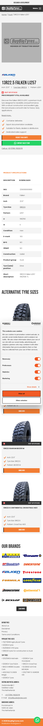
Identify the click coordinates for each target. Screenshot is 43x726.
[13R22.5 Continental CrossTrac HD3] (21, 490)
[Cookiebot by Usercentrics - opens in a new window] (31, 323)
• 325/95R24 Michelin (10, 658)
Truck (10, 14)
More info (29, 411)
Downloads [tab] (24, 180)
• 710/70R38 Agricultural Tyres (13, 642)
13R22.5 (22, 207)
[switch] (38, 365)
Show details (32, 387)
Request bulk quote (22, 137)
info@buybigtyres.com (17, 698)
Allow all (21, 393)
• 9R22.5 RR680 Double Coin (11, 668)
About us (5, 626)
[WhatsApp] (37, 720)
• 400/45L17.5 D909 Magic (9, 673)
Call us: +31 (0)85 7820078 (12, 148)
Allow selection (21, 400)
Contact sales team (23, 143)
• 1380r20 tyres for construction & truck (17, 651)
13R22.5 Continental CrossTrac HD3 (20, 508)
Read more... (7, 115)
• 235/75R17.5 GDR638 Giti (30, 673)
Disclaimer (6, 628)
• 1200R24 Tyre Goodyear (27, 659)
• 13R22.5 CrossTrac (29, 664)
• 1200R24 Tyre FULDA (10, 664)
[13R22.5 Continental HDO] (21, 312)
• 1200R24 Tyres (8, 678)
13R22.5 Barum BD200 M (13, 448)
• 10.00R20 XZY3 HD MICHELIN (29, 668)
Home (4, 14)
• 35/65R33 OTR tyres (10, 648)
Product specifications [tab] (15, 173)
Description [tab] (9, 180)
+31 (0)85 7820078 (12, 695)
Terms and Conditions (11, 634)
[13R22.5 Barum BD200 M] (21, 431)
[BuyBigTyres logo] (7, 8)
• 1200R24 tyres (7, 645)
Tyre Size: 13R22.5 (20, 87)
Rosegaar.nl (16, 723)
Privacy (5, 631)
